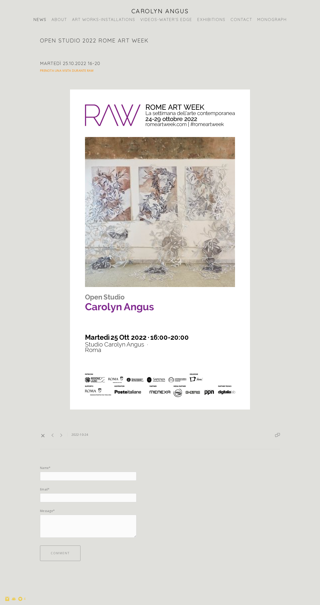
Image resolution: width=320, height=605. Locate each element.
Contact (241, 19)
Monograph (272, 19)
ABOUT (59, 19)
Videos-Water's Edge (166, 19)
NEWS (40, 19)
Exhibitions (211, 19)
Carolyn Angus (160, 11)
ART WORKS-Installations (103, 19)
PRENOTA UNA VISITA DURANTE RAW (67, 70)
